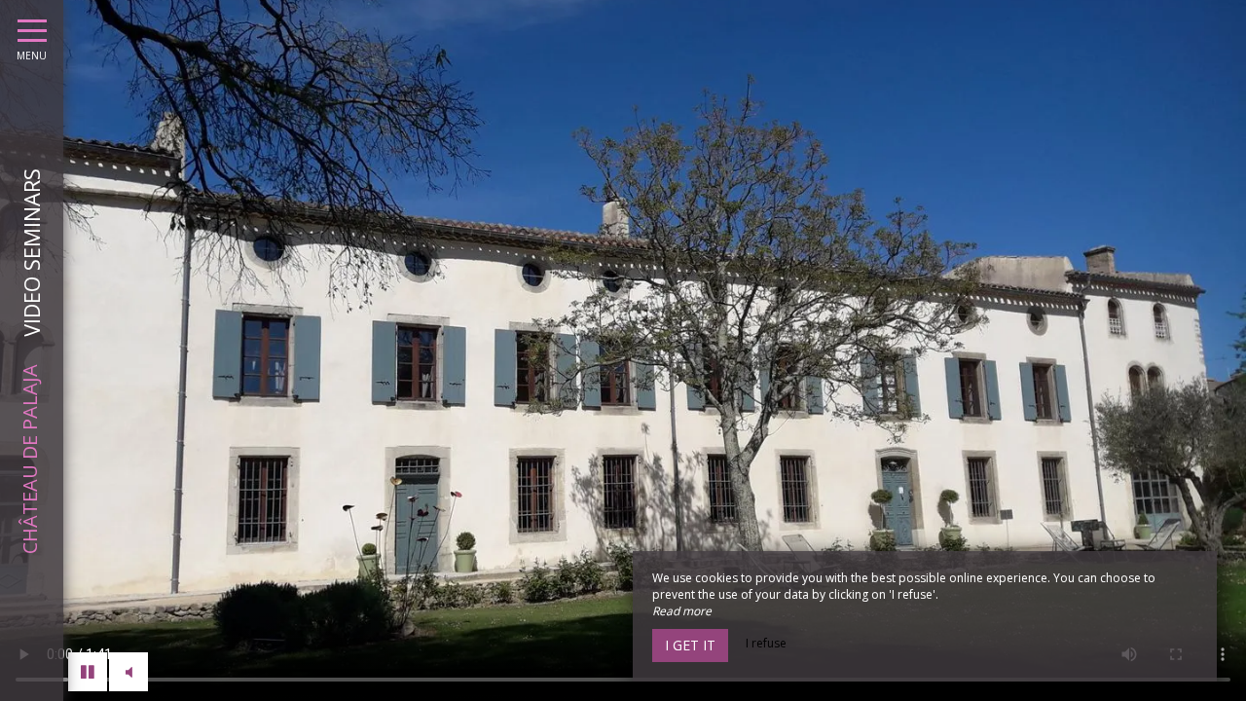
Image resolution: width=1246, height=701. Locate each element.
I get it (690, 645)
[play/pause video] (87, 671)
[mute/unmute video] (128, 671)
